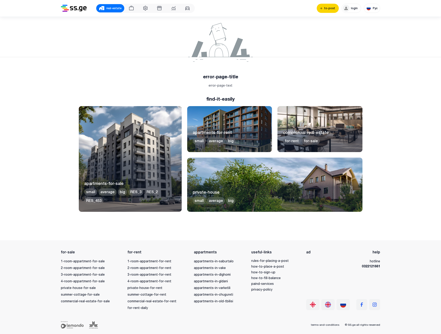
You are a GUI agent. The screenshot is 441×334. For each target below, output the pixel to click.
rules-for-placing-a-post (270, 261)
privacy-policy (261, 289)
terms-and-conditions (325, 324)
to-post (329, 8)
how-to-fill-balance (266, 278)
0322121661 (371, 266)
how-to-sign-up (263, 272)
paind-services (262, 284)
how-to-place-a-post (267, 266)
